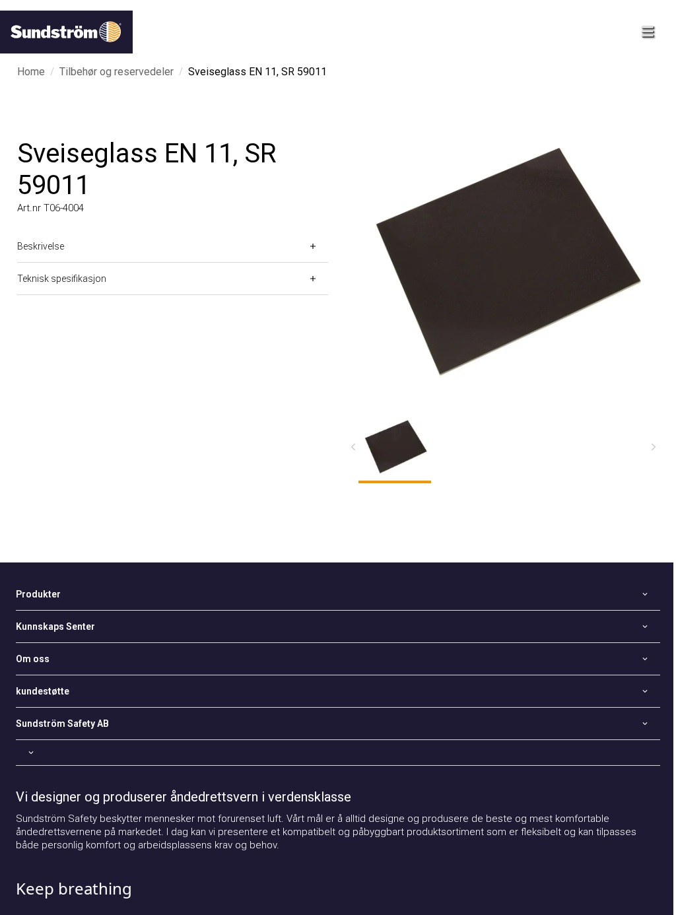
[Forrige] (353, 447)
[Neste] (653, 447)
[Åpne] (338, 752)
